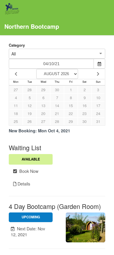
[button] (31, 232)
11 (16, 105)
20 (43, 113)
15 (71, 105)
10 (98, 97)
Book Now (27, 171)
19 (29, 113)
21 (57, 113)
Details (23, 183)
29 (43, 89)
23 (84, 113)
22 (71, 113)
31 (98, 121)
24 (98, 113)
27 (16, 89)
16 (84, 105)
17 (98, 105)
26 (29, 121)
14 (57, 105)
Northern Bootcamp (31, 26)
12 (29, 105)
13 (43, 105)
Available (31, 159)
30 (57, 89)
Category (17, 45)
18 (16, 113)
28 (29, 89)
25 (16, 121)
